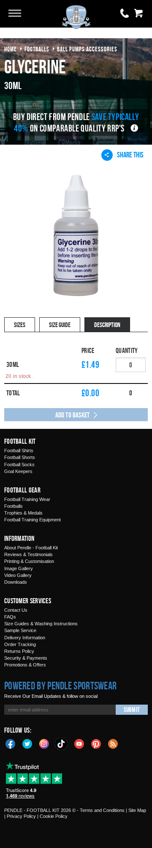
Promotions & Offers (25, 664)
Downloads (15, 582)
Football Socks (19, 464)
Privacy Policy (21, 816)
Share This (130, 155)
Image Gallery (18, 568)
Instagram (44, 743)
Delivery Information (24, 637)
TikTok (61, 743)
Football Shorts (19, 457)
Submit (132, 709)
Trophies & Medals (23, 512)
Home (10, 49)
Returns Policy (19, 651)
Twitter (27, 743)
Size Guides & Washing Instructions (41, 623)
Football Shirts (18, 450)
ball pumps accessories (87, 49)
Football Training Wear (27, 499)
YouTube (79, 743)
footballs (36, 49)
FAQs (10, 616)
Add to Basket (72, 415)
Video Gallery (18, 575)
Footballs (13, 506)
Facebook (10, 743)
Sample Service (20, 630)
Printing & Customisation (29, 561)
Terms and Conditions (102, 810)
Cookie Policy (54, 816)
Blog (113, 743)
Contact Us (15, 610)
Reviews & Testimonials (28, 554)
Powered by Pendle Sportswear (60, 685)
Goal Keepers (18, 471)
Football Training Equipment (32, 519)
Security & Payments (25, 657)
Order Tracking (20, 644)
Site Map (137, 810)
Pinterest (96, 743)
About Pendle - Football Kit (31, 547)
